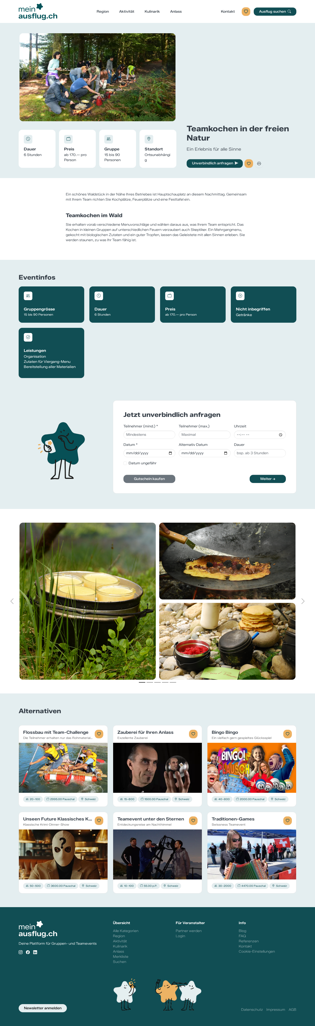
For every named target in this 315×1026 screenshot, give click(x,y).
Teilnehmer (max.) (194, 426)
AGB (292, 1010)
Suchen (119, 962)
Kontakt (228, 11)
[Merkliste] (246, 11)
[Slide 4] (165, 682)
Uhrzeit (240, 426)
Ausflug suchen (273, 11)
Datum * (130, 445)
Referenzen (249, 941)
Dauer (239, 445)
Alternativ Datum (193, 445)
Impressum (275, 1010)
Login (180, 936)
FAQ (242, 936)
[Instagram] (20, 952)
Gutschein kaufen (149, 479)
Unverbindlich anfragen (212, 163)
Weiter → (267, 479)
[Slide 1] (142, 682)
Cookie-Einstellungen (257, 951)
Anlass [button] (176, 11)
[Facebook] (28, 952)
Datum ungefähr (142, 463)
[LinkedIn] (35, 952)
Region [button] (103, 11)
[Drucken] (259, 163)
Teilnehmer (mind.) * (140, 426)
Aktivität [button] (126, 11)
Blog (242, 931)
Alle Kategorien (125, 931)
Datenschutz (252, 1010)
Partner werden (189, 931)
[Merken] (248, 163)
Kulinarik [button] (152, 11)
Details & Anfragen (63, 768)
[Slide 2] (150, 682)
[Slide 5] (173, 682)
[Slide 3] (157, 682)
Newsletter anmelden (43, 1008)
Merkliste (120, 957)
